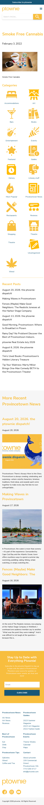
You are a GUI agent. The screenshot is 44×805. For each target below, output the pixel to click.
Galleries (6, 757)
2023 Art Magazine (31, 726)
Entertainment (12, 140)
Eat (3, 742)
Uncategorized (34, 253)
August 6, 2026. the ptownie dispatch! (17, 349)
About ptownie (29, 757)
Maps (25, 747)
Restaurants (11, 215)
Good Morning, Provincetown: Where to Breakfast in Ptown (22, 326)
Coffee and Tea (8, 763)
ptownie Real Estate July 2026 (18, 342)
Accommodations (11, 103)
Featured (11, 159)
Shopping (11, 234)
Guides (34, 159)
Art (34, 103)
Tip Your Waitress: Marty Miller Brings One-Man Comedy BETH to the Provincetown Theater (20, 368)
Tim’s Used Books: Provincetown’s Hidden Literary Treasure (20, 358)
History (12, 178)
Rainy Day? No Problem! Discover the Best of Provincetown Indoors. (22, 335)
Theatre (34, 234)
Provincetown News (33, 197)
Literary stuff (34, 178)
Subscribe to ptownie (22, 2)
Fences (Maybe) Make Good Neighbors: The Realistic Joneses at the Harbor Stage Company (21, 307)
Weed (11, 271)
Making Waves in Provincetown (19, 298)
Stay (4, 747)
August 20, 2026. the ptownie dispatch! (18, 291)
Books (33, 122)
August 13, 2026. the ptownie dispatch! (18, 317)
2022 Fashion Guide (31, 729)
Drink (4, 744)
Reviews (33, 215)
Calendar (27, 744)
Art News (6, 720)
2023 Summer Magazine (29, 722)
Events (34, 140)
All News (6, 717)
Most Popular (11, 197)
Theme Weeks (29, 742)
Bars (11, 122)
